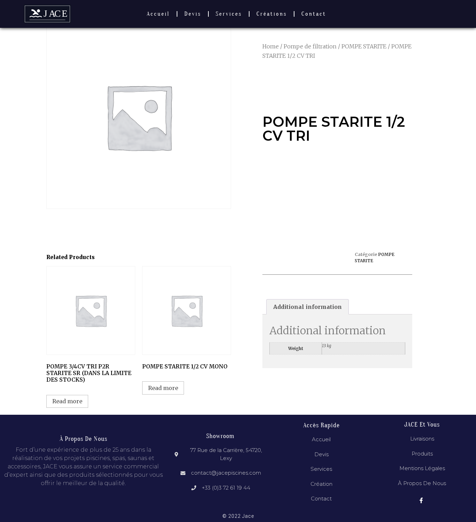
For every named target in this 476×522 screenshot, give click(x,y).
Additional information (307, 306)
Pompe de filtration (310, 46)
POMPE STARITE (363, 46)
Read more (67, 401)
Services (229, 14)
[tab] (307, 306)
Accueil (158, 14)
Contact (313, 14)
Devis (192, 14)
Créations (271, 14)
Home (270, 46)
